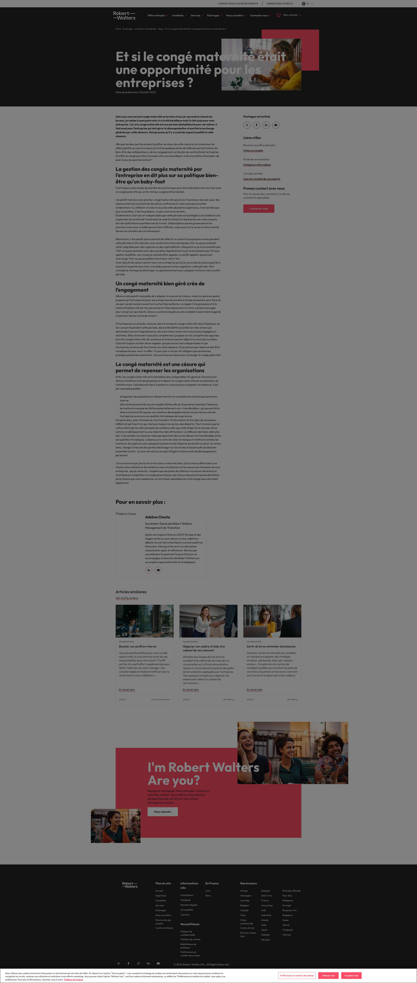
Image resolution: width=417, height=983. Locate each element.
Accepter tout (351, 975)
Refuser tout (329, 975)
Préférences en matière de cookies (297, 975)
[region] (208, 975)
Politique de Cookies (73, 979)
